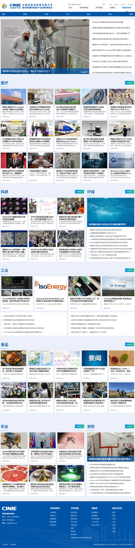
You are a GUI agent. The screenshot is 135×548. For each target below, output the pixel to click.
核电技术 (74, 534)
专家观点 (74, 525)
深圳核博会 (83, 8)
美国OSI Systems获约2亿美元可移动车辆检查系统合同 (107, 483)
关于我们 (5, 544)
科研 (25, 14)
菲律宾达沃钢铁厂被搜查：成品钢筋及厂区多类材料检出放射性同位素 (92, 328)
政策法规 (74, 519)
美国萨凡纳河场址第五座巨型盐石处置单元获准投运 (106, 230)
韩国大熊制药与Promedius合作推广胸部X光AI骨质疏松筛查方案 (112, 50)
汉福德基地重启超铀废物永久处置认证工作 (103, 233)
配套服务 (53, 519)
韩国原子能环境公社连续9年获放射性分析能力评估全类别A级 (109, 246)
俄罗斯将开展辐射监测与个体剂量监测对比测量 (85, 324)
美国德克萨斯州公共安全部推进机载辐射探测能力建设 (106, 471)
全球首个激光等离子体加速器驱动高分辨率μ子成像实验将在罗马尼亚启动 (93, 320)
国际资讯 (74, 516)
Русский (130, 4)
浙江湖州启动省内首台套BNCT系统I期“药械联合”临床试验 (112, 73)
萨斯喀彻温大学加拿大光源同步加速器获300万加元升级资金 (112, 67)
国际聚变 (95, 516)
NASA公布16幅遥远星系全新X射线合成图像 (107, 22)
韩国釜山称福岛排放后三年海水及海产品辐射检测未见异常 (108, 236)
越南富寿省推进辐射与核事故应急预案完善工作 (104, 487)
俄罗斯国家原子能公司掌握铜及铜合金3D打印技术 (19, 320)
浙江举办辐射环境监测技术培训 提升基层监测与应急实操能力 (109, 242)
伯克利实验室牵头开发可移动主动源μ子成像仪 (18, 316)
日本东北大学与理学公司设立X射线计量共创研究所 (110, 61)
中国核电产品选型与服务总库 (81, 538)
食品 (89, 14)
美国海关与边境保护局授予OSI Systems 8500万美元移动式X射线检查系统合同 (111, 477)
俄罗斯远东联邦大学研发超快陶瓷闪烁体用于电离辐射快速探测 (109, 468)
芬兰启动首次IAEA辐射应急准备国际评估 (102, 464)
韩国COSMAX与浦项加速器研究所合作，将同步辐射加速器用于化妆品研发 (94, 316)
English (116, 4)
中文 (110, 4)
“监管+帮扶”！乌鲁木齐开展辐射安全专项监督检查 (19, 324)
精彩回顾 (53, 522)
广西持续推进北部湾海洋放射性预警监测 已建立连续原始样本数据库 (111, 239)
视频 (72, 528)
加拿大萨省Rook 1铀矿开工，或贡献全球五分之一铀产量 (88, 332)
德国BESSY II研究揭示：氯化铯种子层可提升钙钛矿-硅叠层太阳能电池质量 (112, 45)
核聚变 (112, 8)
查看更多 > (129, 83)
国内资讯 (74, 512)
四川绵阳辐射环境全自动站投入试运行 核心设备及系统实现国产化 (110, 258)
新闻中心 (53, 516)
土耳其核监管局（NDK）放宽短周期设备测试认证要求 (106, 490)
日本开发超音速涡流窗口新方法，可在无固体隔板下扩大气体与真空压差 (112, 33)
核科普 (73, 531)
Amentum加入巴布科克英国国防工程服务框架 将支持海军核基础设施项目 (111, 480)
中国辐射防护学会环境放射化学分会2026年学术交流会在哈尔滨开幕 (111, 249)
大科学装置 (95, 519)
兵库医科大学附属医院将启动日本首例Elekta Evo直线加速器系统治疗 (112, 56)
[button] (81, 72)
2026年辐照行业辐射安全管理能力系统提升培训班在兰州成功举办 (24, 328)
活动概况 (53, 512)
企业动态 (74, 522)
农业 (110, 14)
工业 (67, 14)
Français (122, 4)
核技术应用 (126, 8)
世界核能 (99, 8)
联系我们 (53, 525)
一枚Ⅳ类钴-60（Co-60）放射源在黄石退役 (103, 255)
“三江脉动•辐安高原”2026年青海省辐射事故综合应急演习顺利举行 (110, 493)
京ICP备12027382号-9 (126, 544)
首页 (70, 8)
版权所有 (13, 544)
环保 (46, 14)
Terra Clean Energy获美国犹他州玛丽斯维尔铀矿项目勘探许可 (23, 332)
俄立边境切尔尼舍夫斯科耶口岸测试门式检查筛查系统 (106, 474)
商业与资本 (95, 525)
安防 (131, 14)
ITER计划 (95, 522)
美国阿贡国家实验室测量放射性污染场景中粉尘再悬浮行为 (112, 28)
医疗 (4, 14)
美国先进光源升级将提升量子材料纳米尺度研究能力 (110, 39)
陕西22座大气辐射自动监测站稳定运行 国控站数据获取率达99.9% (110, 252)
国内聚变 (95, 512)
